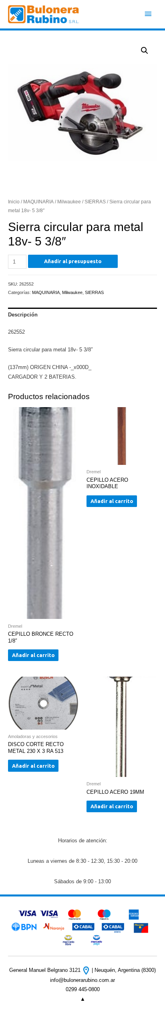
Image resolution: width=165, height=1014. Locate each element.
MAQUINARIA (38, 201)
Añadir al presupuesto (73, 261)
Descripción (23, 315)
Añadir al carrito (33, 655)
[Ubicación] (87, 970)
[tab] (82, 315)
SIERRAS (95, 201)
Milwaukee (69, 201)
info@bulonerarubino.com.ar (82, 980)
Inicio (14, 201)
